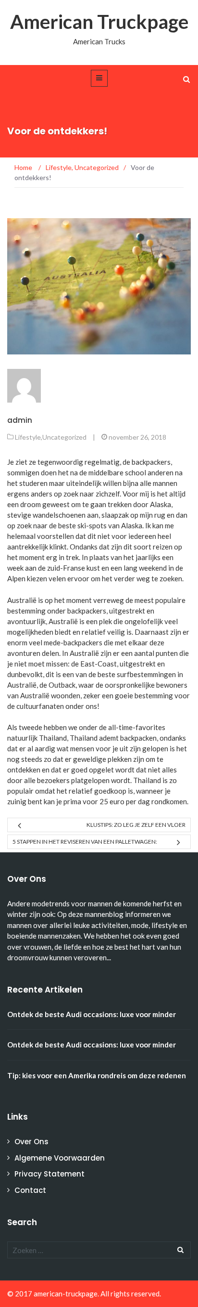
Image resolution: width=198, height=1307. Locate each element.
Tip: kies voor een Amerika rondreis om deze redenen (96, 1075)
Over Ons (31, 1142)
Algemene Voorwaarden (59, 1158)
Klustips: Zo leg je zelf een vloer (136, 824)
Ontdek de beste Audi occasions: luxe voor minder (91, 1014)
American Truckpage (99, 21)
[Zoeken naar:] (99, 1250)
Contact (30, 1190)
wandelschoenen (59, 514)
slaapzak (115, 514)
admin (19, 420)
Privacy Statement (49, 1174)
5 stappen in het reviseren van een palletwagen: (84, 841)
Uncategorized (64, 437)
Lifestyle (28, 437)
